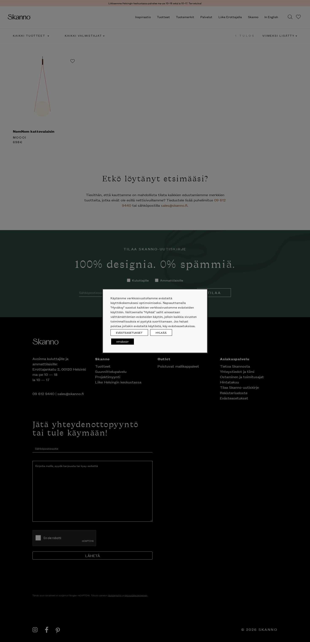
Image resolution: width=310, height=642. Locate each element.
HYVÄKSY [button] (122, 342)
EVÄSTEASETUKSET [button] (129, 332)
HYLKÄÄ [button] (161, 332)
